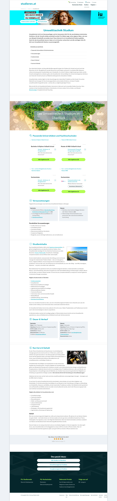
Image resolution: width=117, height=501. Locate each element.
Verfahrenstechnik (36, 281)
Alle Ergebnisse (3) (73, 191)
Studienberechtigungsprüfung (40, 212)
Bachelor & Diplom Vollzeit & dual (40, 140)
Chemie (37, 252)
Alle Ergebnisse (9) (43, 159)
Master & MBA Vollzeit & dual (69, 140)
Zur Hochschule (42, 21)
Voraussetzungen (35, 53)
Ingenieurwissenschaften (55, 247)
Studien (86, 4)
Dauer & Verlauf (35, 60)
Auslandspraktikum (41, 334)
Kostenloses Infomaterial (75, 186)
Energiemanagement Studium (58, 469)
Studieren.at (23, 8)
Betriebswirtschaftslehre (37, 299)
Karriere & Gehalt (35, 63)
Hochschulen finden (77, 4)
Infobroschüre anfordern (28, 21)
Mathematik (42, 252)
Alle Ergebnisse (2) (43, 190)
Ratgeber (93, 4)
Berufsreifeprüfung (49, 210)
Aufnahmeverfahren (37, 217)
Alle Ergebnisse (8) (73, 159)
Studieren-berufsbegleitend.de (67, 487)
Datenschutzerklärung (74, 495)
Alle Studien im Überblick (58, 460)
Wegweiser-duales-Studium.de (67, 484)
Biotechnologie (33, 90)
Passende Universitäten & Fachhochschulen (42, 50)
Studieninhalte (35, 57)
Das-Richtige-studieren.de (65, 482)
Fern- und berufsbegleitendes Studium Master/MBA (71, 169)
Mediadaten (43, 482)
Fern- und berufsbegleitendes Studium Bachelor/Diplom (41, 169)
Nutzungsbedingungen (85, 495)
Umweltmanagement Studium (58, 464)
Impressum (61, 495)
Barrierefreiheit (94, 495)
